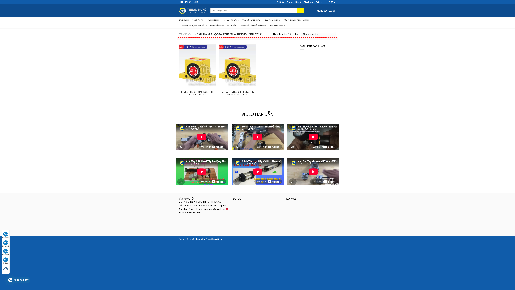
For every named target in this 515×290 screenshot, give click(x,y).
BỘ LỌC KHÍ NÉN (272, 20)
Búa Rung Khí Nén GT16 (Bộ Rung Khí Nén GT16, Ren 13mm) (197, 93)
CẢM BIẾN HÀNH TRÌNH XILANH (296, 20)
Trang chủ (186, 34)
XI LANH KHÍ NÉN (230, 20)
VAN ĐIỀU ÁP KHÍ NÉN (251, 20)
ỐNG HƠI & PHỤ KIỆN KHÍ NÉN (193, 25)
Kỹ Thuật (6, 263)
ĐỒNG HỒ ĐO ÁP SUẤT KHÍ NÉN (223, 25)
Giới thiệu (280, 2)
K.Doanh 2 (5, 246)
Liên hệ (298, 2)
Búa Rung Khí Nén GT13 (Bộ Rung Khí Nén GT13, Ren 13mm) (237, 93)
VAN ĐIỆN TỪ (197, 20)
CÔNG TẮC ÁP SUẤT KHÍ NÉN (253, 25)
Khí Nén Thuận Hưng (213, 239)
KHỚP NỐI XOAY (276, 25)
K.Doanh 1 (5, 237)
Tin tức (290, 2)
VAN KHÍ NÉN (213, 20)
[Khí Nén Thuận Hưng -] (192, 11)
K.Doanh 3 (5, 254)
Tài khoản (320, 2)
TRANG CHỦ (184, 20)
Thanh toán (308, 2)
